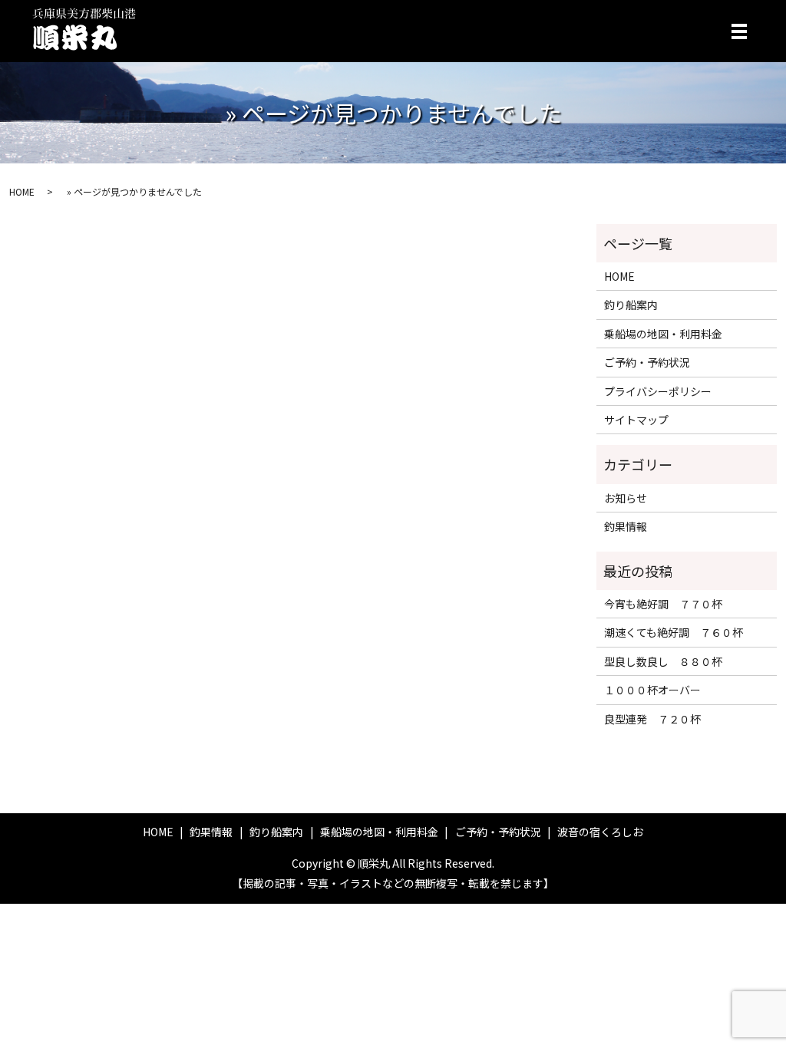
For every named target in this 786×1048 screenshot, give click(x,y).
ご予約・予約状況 (647, 362)
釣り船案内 (631, 304)
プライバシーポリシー (658, 391)
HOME (22, 191)
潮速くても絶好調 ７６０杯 (673, 632)
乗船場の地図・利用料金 (663, 333)
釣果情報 (625, 526)
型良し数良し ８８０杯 (663, 661)
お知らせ (625, 498)
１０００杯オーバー (652, 689)
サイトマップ (636, 419)
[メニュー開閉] (739, 31)
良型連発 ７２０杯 (652, 719)
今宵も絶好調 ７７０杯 (663, 603)
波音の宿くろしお (600, 831)
